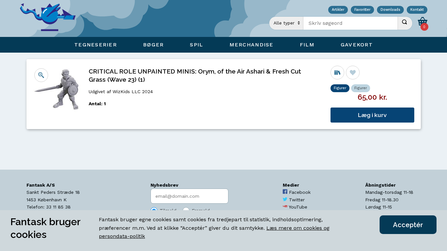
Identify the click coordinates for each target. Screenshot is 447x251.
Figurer (360, 88)
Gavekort (357, 45)
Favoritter (362, 10)
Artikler (338, 10)
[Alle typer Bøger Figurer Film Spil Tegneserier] (286, 23)
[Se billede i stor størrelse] (41, 75)
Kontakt (417, 10)
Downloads (390, 10)
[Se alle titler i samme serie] (337, 72)
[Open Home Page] (51, 18)
